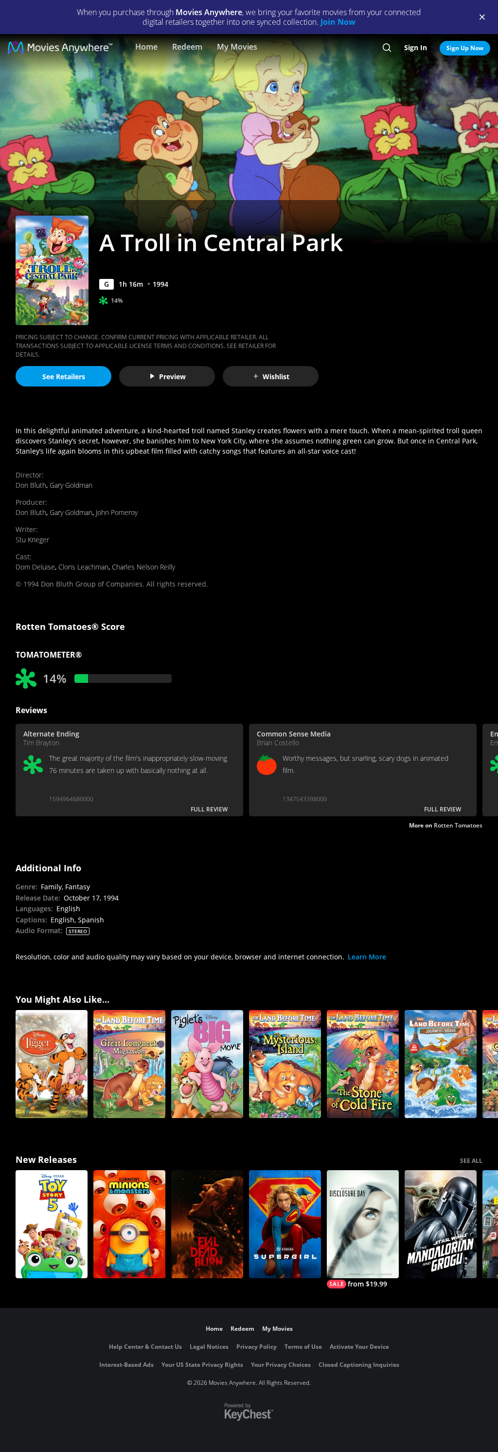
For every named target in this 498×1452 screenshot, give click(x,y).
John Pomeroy (117, 512)
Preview (172, 376)
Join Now (338, 22)
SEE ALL (471, 1161)
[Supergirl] (285, 1224)
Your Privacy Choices (281, 1364)
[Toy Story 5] (52, 1224)
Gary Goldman (71, 485)
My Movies (237, 46)
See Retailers (63, 376)
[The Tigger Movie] (52, 1064)
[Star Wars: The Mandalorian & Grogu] (441, 1224)
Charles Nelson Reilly (143, 566)
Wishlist (276, 376)
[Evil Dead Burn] (207, 1224)
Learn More (367, 956)
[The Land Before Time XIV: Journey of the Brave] (441, 1064)
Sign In (415, 47)
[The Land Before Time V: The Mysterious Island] (285, 1064)
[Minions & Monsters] (129, 1224)
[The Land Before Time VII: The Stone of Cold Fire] (363, 1064)
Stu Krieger (32, 539)
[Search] (386, 47)
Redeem (187, 46)
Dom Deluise (35, 566)
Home (146, 46)
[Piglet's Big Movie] (207, 1064)
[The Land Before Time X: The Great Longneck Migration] (129, 1064)
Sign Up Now (464, 48)
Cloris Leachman (83, 566)
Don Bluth (31, 485)
